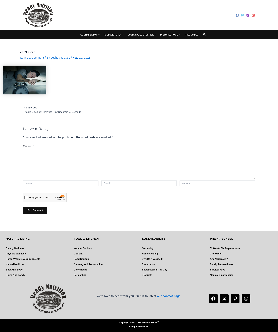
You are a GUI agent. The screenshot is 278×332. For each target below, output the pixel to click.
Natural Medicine (15, 264)
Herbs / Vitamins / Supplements (23, 259)
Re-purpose (148, 264)
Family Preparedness (221, 264)
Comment (28, 146)
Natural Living (88, 35)
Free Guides (191, 35)
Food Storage (81, 259)
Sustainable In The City (154, 269)
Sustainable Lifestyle (141, 35)
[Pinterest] (253, 15)
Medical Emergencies (221, 275)
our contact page (168, 296)
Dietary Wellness (15, 248)
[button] (213, 298)
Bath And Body (14, 269)
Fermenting (80, 275)
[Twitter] (242, 15)
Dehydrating (80, 269)
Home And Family (15, 275)
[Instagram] (247, 15)
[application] (98, 35)
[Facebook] (237, 15)
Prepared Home (169, 35)
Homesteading (150, 253)
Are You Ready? (219, 259)
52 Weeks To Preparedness (225, 248)
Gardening (147, 248)
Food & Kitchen (112, 35)
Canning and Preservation (88, 264)
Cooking (78, 253)
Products (147, 275)
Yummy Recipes (83, 248)
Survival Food (217, 269)
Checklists (216, 253)
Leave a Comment (32, 57)
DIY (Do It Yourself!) (152, 259)
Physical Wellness (16, 253)
